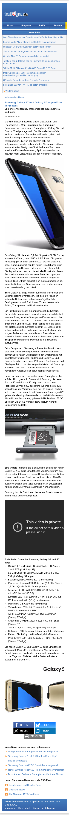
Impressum (10, 808)
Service (58, 25)
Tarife (42, 25)
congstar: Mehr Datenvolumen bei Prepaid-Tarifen (27, 47)
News (10, 25)
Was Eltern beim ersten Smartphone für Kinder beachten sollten (33, 37)
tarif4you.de (10, 97)
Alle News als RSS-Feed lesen (24, 794)
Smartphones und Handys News (24, 785)
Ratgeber (26, 25)
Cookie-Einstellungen (43, 808)
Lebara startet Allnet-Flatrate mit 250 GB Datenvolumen (29, 42)
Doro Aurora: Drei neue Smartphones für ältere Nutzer (35, 774)
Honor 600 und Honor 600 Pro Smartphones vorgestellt (36, 770)
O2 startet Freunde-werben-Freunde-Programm (26, 80)
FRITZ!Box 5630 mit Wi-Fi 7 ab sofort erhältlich (25, 85)
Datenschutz (24, 808)
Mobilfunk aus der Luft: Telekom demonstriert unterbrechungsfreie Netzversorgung (24, 74)
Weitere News (12, 91)
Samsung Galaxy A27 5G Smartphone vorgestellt (33, 765)
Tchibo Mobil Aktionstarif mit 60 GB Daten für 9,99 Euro (29, 68)
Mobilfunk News (16, 789)
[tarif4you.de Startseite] (16, 14)
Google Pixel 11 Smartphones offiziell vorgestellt (26, 56)
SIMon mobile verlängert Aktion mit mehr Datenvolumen (30, 51)
